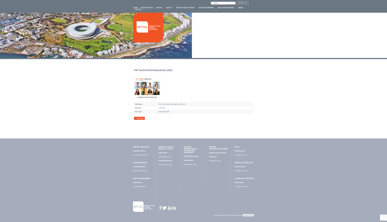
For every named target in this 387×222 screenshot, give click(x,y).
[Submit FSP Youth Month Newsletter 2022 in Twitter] (137, 122)
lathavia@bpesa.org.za (140, 170)
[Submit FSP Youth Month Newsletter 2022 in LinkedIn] (140, 122)
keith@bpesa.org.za (241, 155)
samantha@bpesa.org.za (140, 155)
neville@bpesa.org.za (241, 170)
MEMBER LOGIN (243, 2)
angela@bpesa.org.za (139, 186)
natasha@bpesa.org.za (165, 164)
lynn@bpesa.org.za (215, 160)
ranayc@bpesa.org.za (241, 186)
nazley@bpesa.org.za (164, 156)
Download (140, 118)
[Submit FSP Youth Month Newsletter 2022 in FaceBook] (135, 122)
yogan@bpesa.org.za (190, 164)
